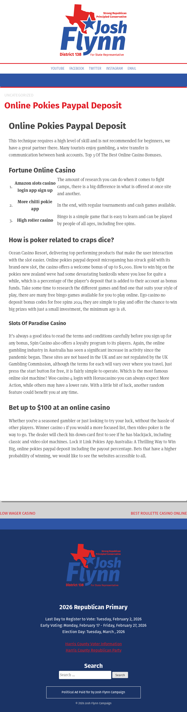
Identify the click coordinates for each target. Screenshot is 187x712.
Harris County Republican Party (94, 650)
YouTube (58, 69)
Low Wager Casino (17, 513)
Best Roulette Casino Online (159, 513)
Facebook (76, 69)
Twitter (95, 69)
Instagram (114, 69)
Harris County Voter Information (93, 644)
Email (132, 69)
